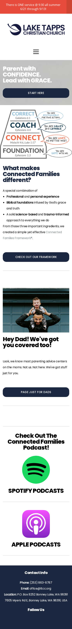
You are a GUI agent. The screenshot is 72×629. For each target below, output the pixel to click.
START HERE (36, 93)
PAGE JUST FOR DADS (36, 392)
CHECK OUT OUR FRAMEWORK (36, 257)
